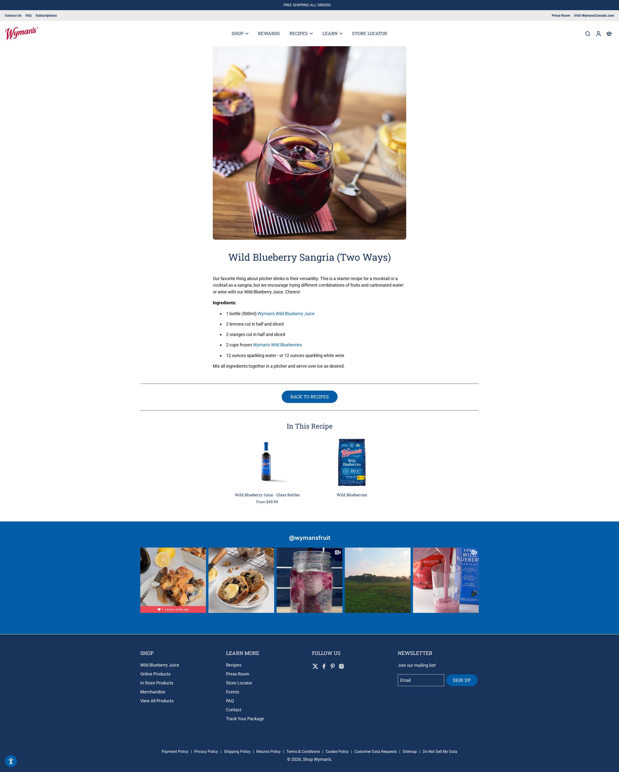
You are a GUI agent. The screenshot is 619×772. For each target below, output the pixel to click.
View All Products (157, 700)
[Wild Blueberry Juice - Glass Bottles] (267, 462)
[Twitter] (315, 666)
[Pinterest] (332, 666)
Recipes (233, 665)
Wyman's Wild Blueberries (277, 345)
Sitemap (410, 751)
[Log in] (598, 33)
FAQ (28, 15)
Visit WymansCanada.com (594, 15)
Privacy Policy (206, 751)
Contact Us (13, 15)
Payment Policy (175, 751)
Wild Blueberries (352, 494)
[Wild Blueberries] (352, 462)
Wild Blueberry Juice (159, 665)
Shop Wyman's (317, 759)
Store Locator (239, 682)
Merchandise (152, 691)
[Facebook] (324, 666)
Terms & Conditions (303, 751)
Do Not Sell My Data (440, 751)
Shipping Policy (237, 751)
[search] (587, 33)
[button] (609, 33)
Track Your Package (245, 718)
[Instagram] (341, 666)
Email (405, 680)
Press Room (561, 15)
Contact (233, 709)
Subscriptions (46, 15)
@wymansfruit (309, 537)
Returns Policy (268, 751)
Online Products (155, 673)
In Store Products (156, 682)
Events (232, 691)
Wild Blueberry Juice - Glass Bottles (267, 494)
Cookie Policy (337, 751)
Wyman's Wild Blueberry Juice (286, 313)
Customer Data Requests (375, 751)
